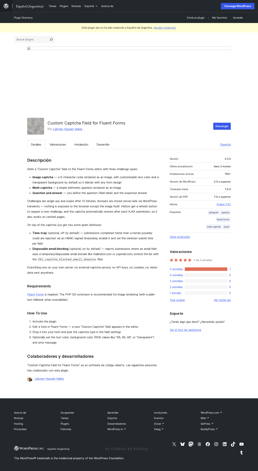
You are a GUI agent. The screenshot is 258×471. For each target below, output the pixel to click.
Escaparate (67, 412)
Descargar (222, 126)
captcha (225, 212)
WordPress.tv (116, 429)
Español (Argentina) (58, 448)
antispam (213, 212)
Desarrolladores (116, 423)
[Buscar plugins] (51, 39)
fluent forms (223, 219)
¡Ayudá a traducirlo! (165, 27)
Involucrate (160, 412)
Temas (64, 418)
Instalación (81, 144)
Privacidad (20, 429)
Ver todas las (222, 300)
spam (226, 226)
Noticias (18, 418)
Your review (177, 300)
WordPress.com (211, 412)
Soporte (225, 144)
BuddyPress (209, 429)
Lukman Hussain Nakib (67, 129)
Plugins (65, 423)
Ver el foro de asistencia (185, 330)
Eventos (159, 418)
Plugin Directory (23, 17)
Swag (159, 429)
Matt (205, 418)
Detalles (36, 144)
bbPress (207, 423)
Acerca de (20, 412)
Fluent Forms (35, 294)
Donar (159, 423)
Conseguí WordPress (237, 6)
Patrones (66, 429)
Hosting (18, 423)
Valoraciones (57, 144)
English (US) (224, 204)
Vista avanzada (180, 237)
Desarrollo (103, 144)
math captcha (214, 226)
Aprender (112, 412)
